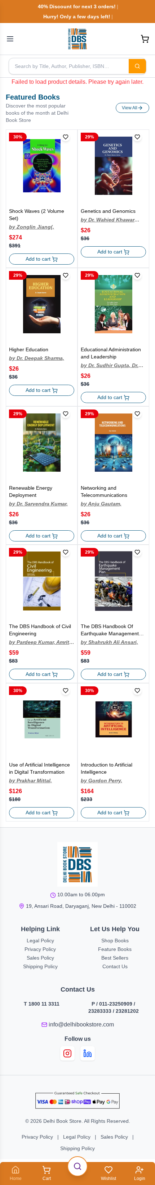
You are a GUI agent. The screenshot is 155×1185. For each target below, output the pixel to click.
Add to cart (38, 259)
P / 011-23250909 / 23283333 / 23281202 (113, 1007)
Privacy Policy (40, 949)
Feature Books (115, 949)
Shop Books (115, 940)
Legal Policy (40, 940)
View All (129, 107)
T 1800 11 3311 (41, 1004)
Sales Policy (40, 958)
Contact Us (115, 966)
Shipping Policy (40, 966)
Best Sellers (114, 958)
